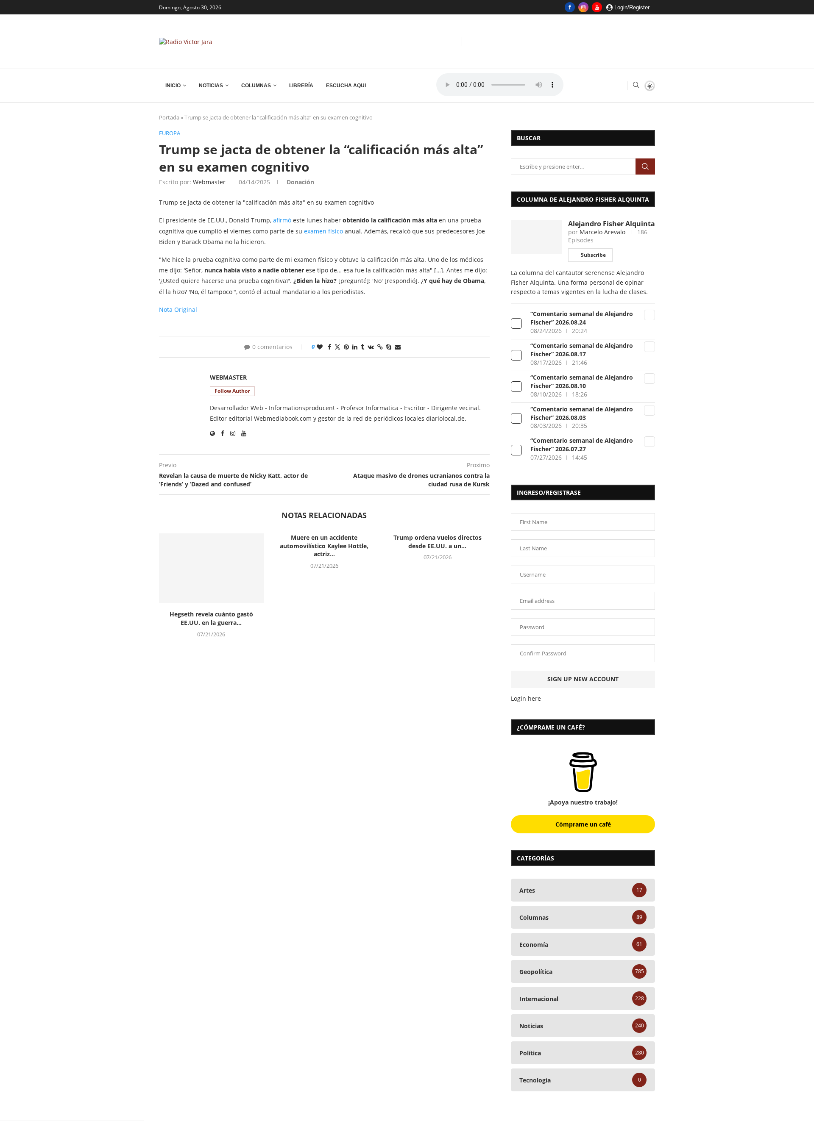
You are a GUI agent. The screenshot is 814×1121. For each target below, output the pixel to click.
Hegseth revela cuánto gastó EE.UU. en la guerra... (211, 618)
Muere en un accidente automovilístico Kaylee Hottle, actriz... (324, 545)
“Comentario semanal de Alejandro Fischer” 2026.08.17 (581, 349)
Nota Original (178, 309)
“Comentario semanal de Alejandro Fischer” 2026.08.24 (581, 318)
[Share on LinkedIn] (354, 347)
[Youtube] (597, 7)
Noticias (211, 86)
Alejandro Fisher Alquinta (611, 223)
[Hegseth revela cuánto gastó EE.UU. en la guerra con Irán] (211, 568)
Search (645, 166)
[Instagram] (583, 7)
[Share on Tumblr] (362, 347)
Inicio (173, 86)
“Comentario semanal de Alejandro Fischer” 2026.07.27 (581, 444)
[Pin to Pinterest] (346, 347)
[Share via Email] (398, 347)
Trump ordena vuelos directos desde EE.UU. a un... (437, 541)
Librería (301, 86)
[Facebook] (570, 7)
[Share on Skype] (388, 347)
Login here (526, 698)
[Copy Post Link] (380, 347)
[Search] (636, 86)
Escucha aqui (346, 86)
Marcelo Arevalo (602, 232)
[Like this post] (320, 347)
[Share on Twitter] (337, 347)
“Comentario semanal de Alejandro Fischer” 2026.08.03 (581, 413)
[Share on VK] (371, 347)
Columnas (256, 86)
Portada (169, 117)
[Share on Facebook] (329, 347)
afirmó (282, 220)
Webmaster (209, 182)
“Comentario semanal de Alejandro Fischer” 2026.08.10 (581, 381)
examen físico (323, 231)
